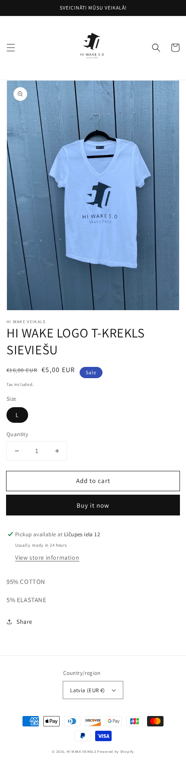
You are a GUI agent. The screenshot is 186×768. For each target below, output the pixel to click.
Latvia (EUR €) (87, 690)
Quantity (17, 434)
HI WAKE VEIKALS (81, 751)
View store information (47, 557)
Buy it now (93, 505)
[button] (10, 47)
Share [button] (24, 621)
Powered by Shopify (115, 751)
